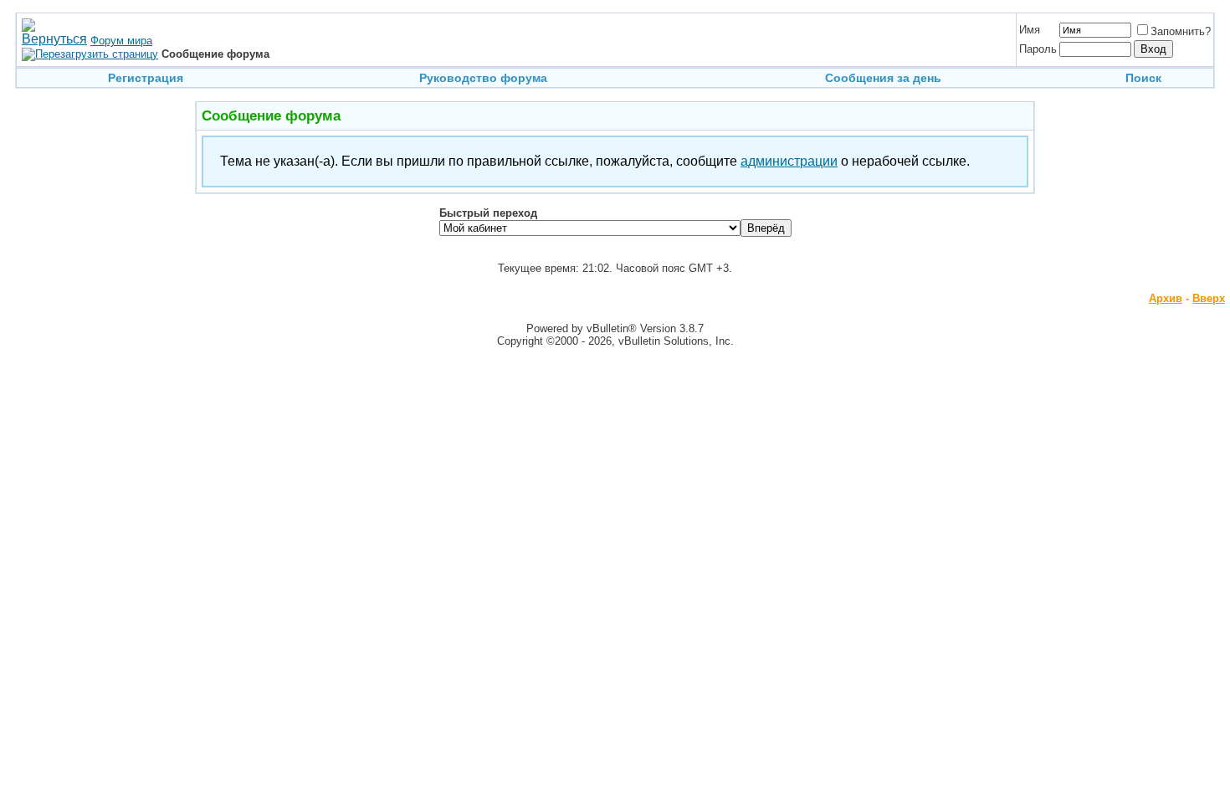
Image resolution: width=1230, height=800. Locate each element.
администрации (789, 161)
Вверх (1208, 298)
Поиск (1143, 78)
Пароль (1038, 49)
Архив (1165, 298)
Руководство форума (483, 78)
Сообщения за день (883, 78)
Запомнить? (1181, 31)
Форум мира (121, 40)
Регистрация (145, 78)
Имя (1029, 29)
